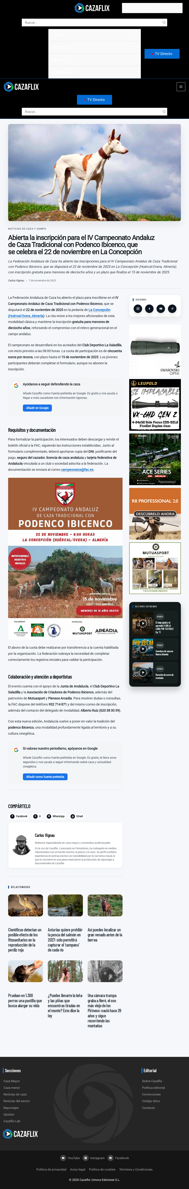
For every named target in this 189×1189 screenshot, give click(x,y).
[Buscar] (164, 22)
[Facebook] (149, 308)
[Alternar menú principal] (181, 86)
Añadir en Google (37, 408)
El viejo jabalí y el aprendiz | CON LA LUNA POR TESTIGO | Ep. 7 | (164, 627)
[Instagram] (138, 308)
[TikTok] (172, 308)
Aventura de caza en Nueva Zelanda (164, 652)
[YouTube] (161, 308)
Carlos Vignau (16, 280)
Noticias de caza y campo (27, 228)
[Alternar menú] (131, 34)
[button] (162, 54)
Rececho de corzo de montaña (164, 676)
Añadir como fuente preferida (45, 777)
